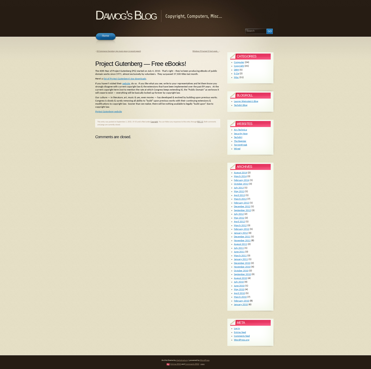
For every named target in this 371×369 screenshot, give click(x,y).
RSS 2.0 (200, 122)
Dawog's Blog (125, 15)
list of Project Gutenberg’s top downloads (125, 79)
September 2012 (242, 210)
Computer (239, 62)
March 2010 (240, 297)
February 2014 (241, 180)
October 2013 (241, 184)
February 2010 (241, 301)
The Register (240, 141)
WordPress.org (241, 340)
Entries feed (240, 332)
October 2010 (241, 270)
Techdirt (238, 137)
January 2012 (241, 233)
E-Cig (236, 73)
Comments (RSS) (192, 364)
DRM (236, 70)
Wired (237, 148)
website (126, 83)
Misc (236, 77)
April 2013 (239, 195)
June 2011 (239, 252)
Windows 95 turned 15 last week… (205, 51)
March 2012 (240, 225)
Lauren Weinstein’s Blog (246, 101)
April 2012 (239, 221)
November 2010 (242, 267)
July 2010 (239, 282)
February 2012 (241, 229)
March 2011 (240, 255)
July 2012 (239, 214)
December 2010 (242, 263)
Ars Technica (240, 130)
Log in (237, 328)
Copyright (154, 122)
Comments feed (242, 336)
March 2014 (240, 176)
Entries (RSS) (175, 364)
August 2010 (240, 278)
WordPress (204, 360)
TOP (202, 364)
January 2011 (241, 259)
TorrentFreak (240, 145)
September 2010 (242, 274)
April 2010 (239, 293)
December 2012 (242, 206)
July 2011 (239, 248)
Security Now (241, 133)
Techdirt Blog (240, 105)
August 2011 (240, 244)
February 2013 (241, 203)
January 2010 (241, 304)
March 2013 (240, 199)
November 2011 (242, 240)
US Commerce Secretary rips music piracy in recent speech (119, 51)
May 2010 (239, 289)
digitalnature (182, 360)
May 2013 (239, 191)
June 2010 (239, 286)
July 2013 (239, 188)
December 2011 (242, 236)
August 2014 (240, 172)
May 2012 (239, 218)
